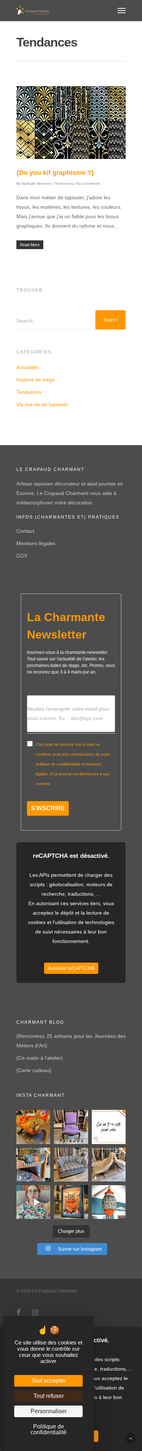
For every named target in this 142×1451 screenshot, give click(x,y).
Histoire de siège (35, 380)
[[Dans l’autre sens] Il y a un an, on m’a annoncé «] (71, 1202)
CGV (21, 556)
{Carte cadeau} (33, 1070)
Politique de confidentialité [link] (49, 1429)
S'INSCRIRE (48, 808)
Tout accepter (48, 1381)
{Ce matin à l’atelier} (39, 1058)
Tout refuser (48, 1396)
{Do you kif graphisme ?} (55, 172)
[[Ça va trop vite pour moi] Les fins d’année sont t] (109, 1127)
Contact (25, 531)
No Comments (88, 183)
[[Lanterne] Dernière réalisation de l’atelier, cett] (109, 1202)
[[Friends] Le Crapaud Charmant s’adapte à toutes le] (71, 1127)
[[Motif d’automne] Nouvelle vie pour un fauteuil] (33, 1165)
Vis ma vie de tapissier (42, 404)
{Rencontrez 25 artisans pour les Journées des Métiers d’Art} (71, 1040)
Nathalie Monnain (36, 183)
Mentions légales (35, 543)
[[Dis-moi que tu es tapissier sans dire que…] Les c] (33, 1202)
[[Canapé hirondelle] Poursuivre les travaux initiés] (71, 1165)
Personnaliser (49, 1411)
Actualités (27, 367)
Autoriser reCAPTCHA (71, 968)
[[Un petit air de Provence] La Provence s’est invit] (33, 1127)
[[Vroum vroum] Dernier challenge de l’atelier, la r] (109, 1165)
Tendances (64, 183)
